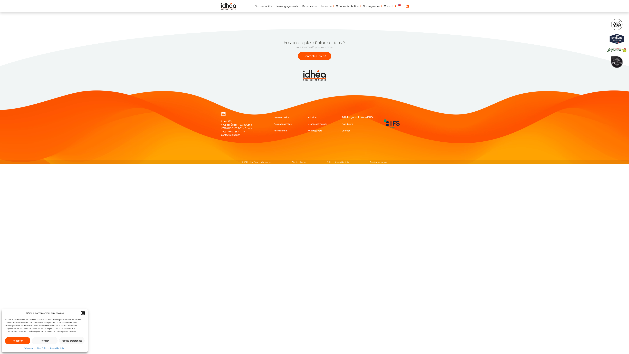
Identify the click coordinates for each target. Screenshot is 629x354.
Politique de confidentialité (53, 348)
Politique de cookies (32, 348)
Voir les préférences (71, 340)
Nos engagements (287, 6)
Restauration (309, 6)
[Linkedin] (223, 114)
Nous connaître (263, 6)
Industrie (326, 6)
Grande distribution (347, 6)
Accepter (18, 340)
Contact (388, 6)
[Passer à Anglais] (399, 5)
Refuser (45, 340)
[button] (83, 313)
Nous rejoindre (371, 6)
